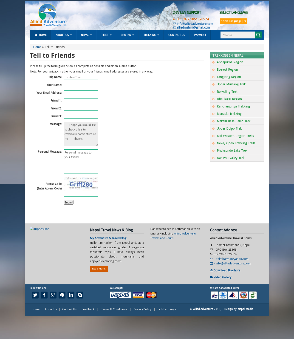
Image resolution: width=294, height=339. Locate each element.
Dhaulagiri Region (229, 99)
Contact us (176, 35)
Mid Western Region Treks (235, 136)
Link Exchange (167, 309)
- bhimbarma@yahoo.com (231, 259)
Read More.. (99, 268)
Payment (200, 35)
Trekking (149, 35)
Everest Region (227, 69)
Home (43, 35)
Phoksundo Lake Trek (232, 150)
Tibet (105, 35)
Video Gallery (222, 277)
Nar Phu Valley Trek (231, 158)
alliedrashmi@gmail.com (193, 27)
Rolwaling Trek (227, 91)
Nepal (85, 35)
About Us (62, 35)
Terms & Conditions (114, 309)
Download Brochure (226, 270)
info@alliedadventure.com (194, 24)
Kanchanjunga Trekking (233, 106)
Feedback (88, 309)
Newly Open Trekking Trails (236, 143)
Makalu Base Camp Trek (234, 121)
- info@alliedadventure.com (232, 263)
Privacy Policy (142, 309)
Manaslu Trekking (229, 114)
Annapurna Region (230, 62)
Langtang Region (229, 77)
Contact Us (69, 309)
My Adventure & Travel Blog (108, 238)
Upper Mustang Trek (231, 84)
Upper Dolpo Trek (229, 128)
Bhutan (126, 35)
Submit (68, 202)
